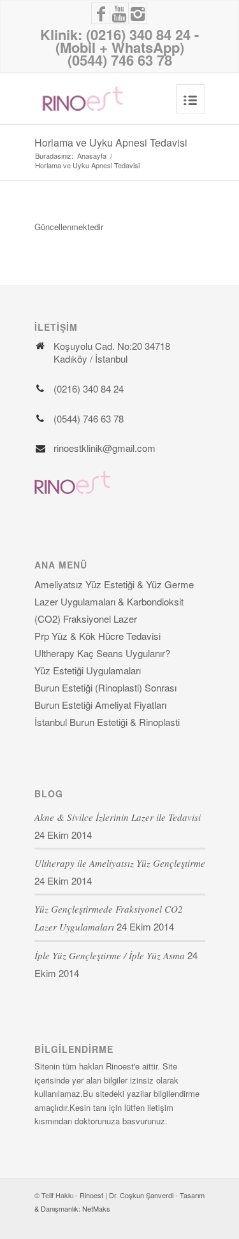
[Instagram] (138, 13)
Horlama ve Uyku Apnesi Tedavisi (110, 142)
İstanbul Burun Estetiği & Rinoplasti (107, 721)
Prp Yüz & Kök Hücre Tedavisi (97, 635)
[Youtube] (119, 13)
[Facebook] (101, 13)
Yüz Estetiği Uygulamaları (87, 670)
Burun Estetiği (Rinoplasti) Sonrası (105, 687)
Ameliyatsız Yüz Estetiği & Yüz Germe (114, 584)
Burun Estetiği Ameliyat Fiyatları (100, 704)
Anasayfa (91, 156)
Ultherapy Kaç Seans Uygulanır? (102, 653)
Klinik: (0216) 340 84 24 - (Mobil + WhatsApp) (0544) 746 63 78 (119, 47)
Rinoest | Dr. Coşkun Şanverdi (126, 1195)
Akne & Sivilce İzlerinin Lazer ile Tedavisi (117, 817)
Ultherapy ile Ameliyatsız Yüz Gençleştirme (119, 863)
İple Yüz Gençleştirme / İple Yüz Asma (109, 955)
